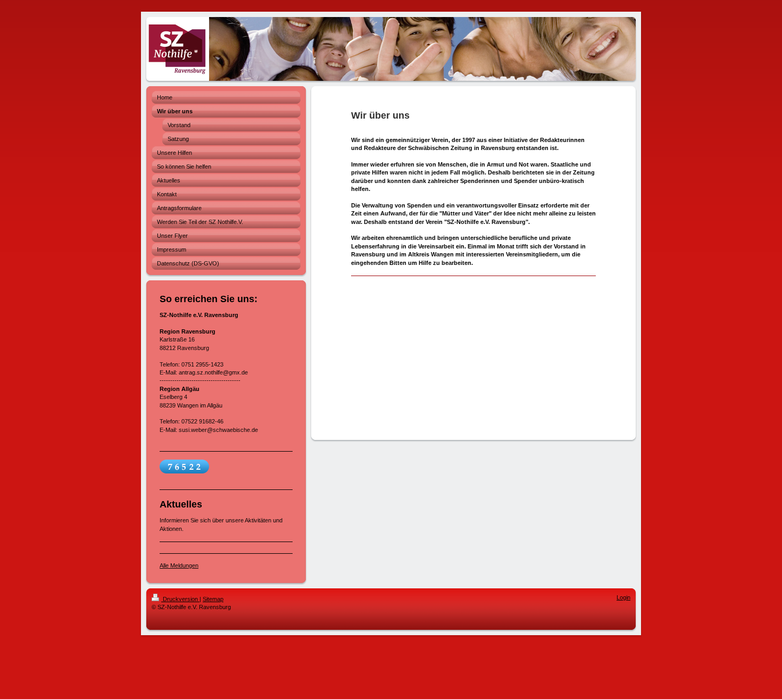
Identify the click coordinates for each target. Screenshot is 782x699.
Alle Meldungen (179, 565)
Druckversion (180, 599)
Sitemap (213, 599)
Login (623, 597)
